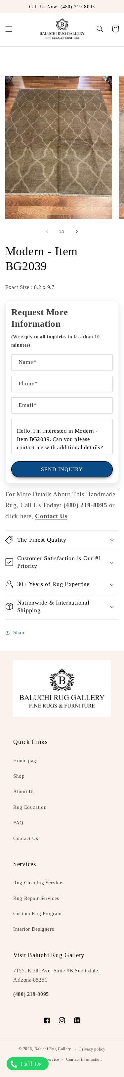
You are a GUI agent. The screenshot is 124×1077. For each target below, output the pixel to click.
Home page (26, 760)
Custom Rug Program (37, 913)
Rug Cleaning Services (38, 882)
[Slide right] (77, 231)
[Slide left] (47, 231)
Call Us (30, 1063)
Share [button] (19, 632)
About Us (24, 791)
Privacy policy (92, 1049)
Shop (19, 776)
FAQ (18, 822)
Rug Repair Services (36, 898)
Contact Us (25, 838)
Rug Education (30, 807)
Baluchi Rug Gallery (52, 1049)
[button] (8, 28)
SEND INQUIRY (62, 469)
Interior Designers (33, 929)
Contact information (84, 1059)
